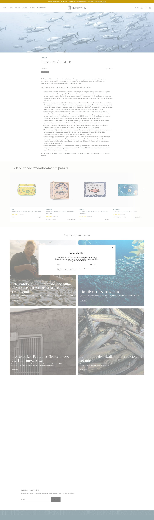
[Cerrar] (113, 248)
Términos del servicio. (70, 269)
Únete (104, 1)
